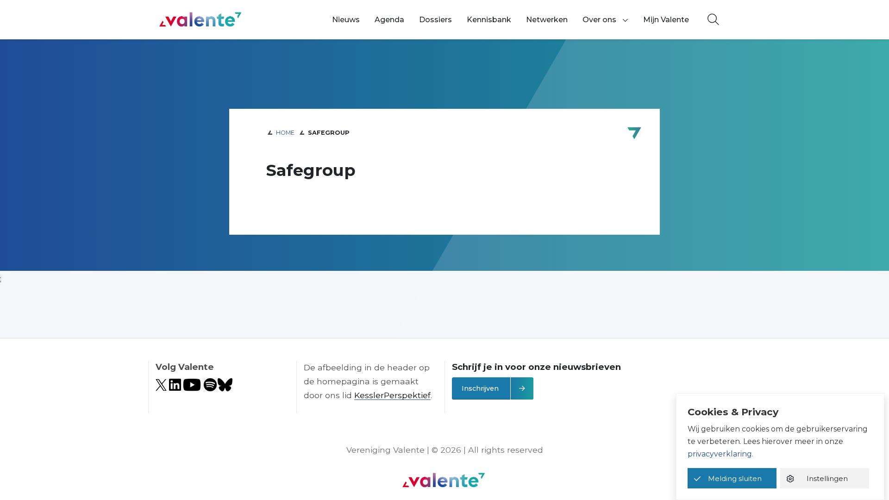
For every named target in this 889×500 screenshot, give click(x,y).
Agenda (389, 19)
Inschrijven (480, 388)
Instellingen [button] (827, 478)
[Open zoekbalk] (713, 20)
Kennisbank (489, 19)
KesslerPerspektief (392, 395)
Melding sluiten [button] (735, 478)
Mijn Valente (666, 19)
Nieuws (346, 19)
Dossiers (435, 19)
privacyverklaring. (720, 454)
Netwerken (547, 19)
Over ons (599, 19)
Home (285, 132)
